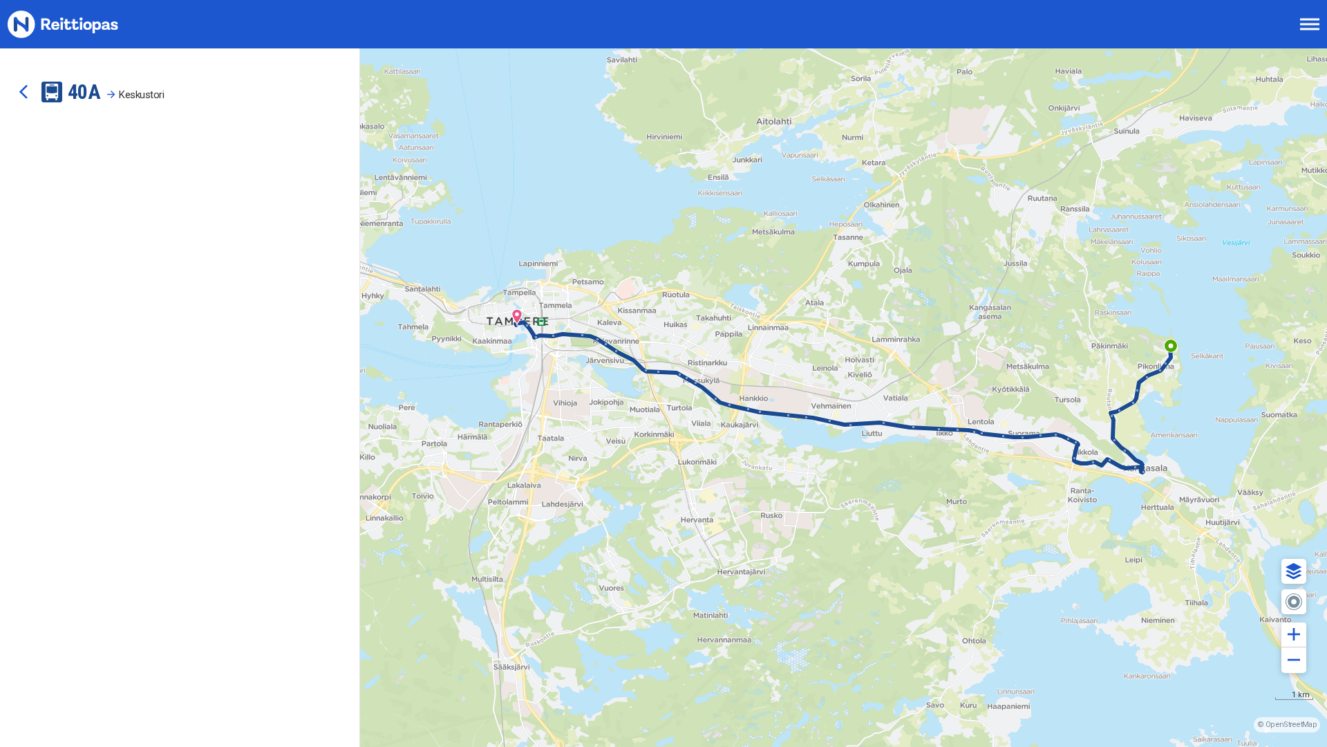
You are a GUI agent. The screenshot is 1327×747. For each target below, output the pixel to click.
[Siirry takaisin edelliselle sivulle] (23, 92)
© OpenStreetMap (1287, 724)
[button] (1293, 571)
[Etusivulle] (79, 24)
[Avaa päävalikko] (1309, 24)
